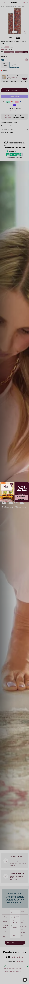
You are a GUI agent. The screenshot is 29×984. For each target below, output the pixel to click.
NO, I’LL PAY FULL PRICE (22, 499)
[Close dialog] (28, 482)
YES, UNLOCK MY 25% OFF (22, 496)
